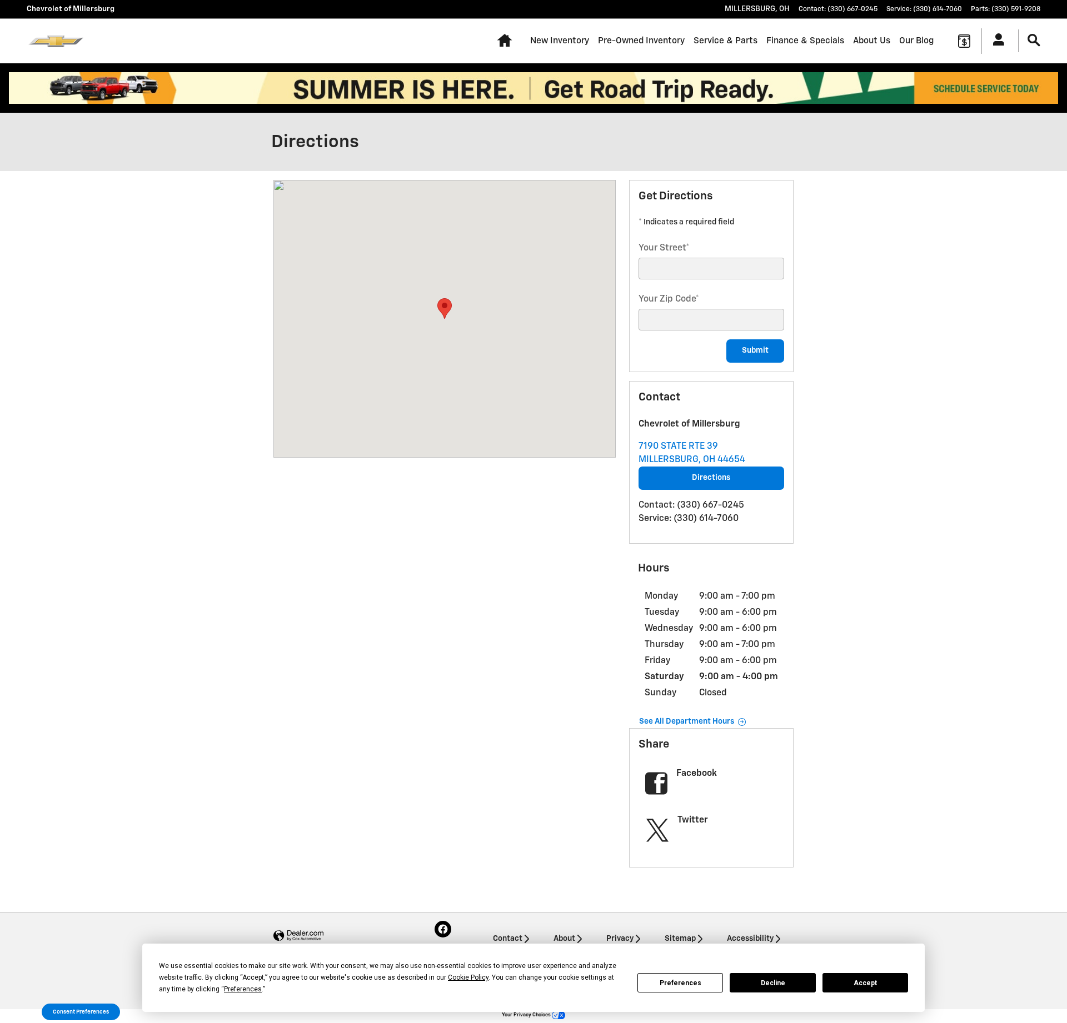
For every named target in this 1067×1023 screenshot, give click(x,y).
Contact (507, 938)
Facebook (696, 773)
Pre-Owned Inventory (641, 41)
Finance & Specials (805, 41)
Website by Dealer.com (298, 936)
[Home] (56, 41)
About (564, 938)
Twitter (692, 820)
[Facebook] (443, 929)
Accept (865, 983)
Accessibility (750, 938)
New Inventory (559, 41)
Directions (711, 478)
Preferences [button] (243, 989)
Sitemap (680, 938)
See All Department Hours (686, 721)
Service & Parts (725, 41)
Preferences (680, 983)
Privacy (620, 938)
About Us (871, 41)
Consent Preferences (81, 1012)
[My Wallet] (964, 41)
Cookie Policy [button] (468, 977)
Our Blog (916, 41)
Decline (773, 983)
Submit (755, 350)
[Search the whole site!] (1034, 40)
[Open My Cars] (995, 41)
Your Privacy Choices (527, 1014)
